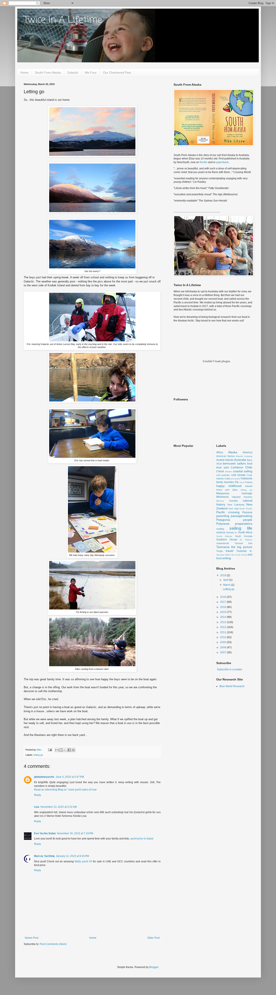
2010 (223, 637)
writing (226, 558)
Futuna (248, 482)
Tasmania (222, 547)
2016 (223, 607)
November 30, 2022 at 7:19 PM (75, 833)
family (219, 482)
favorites (229, 482)
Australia (240, 459)
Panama (247, 512)
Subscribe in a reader (229, 669)
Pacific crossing (228, 512)
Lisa (36, 806)
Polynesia (222, 523)
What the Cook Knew (236, 555)
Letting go (228, 589)
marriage (247, 493)
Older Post (153, 937)
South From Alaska (48, 72)
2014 (223, 617)
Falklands (246, 478)
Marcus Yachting (44, 856)
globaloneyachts (44, 776)
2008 (223, 647)
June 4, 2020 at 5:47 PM (70, 776)
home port (222, 489)
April (226, 579)
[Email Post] (50, 749)
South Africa (245, 532)
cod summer (223, 475)
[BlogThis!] (61, 750)
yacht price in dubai (141, 838)
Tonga (219, 551)
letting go (38, 755)
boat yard (222, 467)
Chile (248, 467)
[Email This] (57, 750)
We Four (91, 72)
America (247, 452)
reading (220, 528)
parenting (222, 516)
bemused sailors (234, 463)
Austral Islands (225, 459)
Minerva (220, 501)
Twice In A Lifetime (63, 20)
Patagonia (223, 519)
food (242, 482)
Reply (37, 795)
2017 (223, 601)
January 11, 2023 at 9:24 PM (72, 856)
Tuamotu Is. (244, 551)
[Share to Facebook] (69, 750)
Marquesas (222, 493)
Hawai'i (248, 486)
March (227, 584)
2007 (223, 652)
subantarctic (222, 543)
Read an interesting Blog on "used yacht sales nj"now (65, 789)
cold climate (238, 475)
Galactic (72, 72)
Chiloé (220, 471)
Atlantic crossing (244, 456)
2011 (223, 632)
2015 (223, 612)
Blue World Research (232, 686)
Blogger (153, 967)
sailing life (240, 528)
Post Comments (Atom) (53, 944)
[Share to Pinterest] (73, 750)
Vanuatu (220, 555)
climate (228, 471)
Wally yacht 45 (83, 861)
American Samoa (225, 456)
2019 (223, 575)
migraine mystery (242, 497)
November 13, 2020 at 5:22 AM (59, 806)
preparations (243, 523)
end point (235, 478)
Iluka (234, 489)
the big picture (241, 547)
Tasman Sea (243, 543)
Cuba (227, 478)
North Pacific (246, 508)
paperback (222, 162)
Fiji (236, 482)
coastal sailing (242, 471)
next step (233, 508)
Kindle (203, 162)
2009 (223, 642)
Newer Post (31, 937)
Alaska (232, 452)
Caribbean (237, 467)
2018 (223, 596)
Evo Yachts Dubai (45, 833)
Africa (219, 452)
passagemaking (241, 516)
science (220, 532)
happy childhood (229, 486)
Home (24, 72)
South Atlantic (224, 536)
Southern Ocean (226, 539)
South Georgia (243, 536)
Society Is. (231, 532)
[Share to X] (65, 750)
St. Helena (246, 539)
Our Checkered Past (117, 72)
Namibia (233, 500)
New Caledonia (236, 504)
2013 (223, 622)
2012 (223, 627)
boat (249, 463)
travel (229, 551)
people (247, 519)
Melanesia (222, 496)
